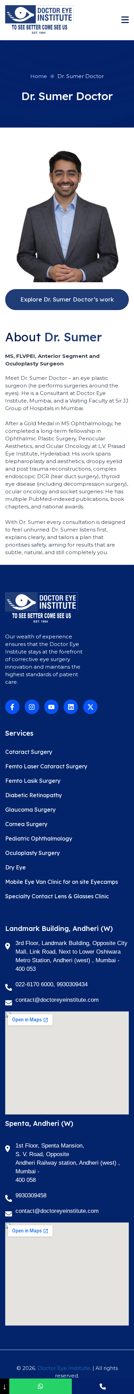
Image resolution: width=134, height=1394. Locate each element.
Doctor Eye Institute (63, 1368)
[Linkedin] (71, 707)
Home (38, 76)
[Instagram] (32, 707)
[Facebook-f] (12, 707)
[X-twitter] (90, 707)
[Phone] (103, 1386)
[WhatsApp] (40, 1386)
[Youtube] (51, 707)
